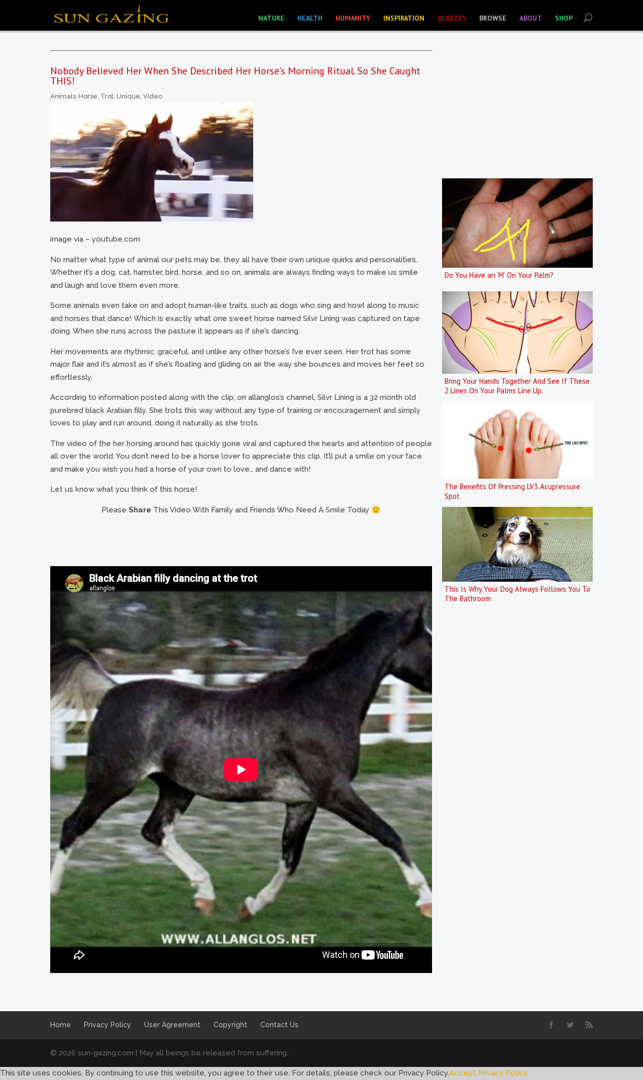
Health (310, 18)
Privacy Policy (107, 1025)
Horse (88, 96)
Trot (107, 96)
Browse (492, 18)
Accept (462, 1072)
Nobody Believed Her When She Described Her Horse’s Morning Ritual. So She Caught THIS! (235, 75)
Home (60, 1025)
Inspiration (403, 18)
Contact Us (279, 1025)
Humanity (353, 18)
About (530, 18)
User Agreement (172, 1025)
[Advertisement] (233, 539)
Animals (63, 96)
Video (152, 96)
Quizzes (452, 18)
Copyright (230, 1025)
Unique (128, 96)
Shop (564, 18)
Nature (271, 18)
